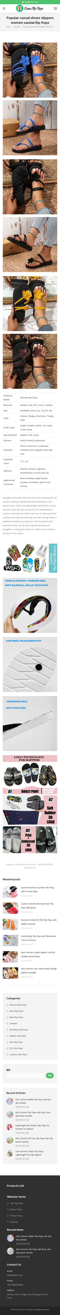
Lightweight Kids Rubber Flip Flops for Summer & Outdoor (32, 1127)
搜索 (8, 1070)
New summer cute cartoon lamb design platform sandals (39, 970)
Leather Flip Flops (18, 1054)
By (45, 864)
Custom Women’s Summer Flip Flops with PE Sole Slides (37, 889)
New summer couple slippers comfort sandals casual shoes (38, 954)
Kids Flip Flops (16, 1017)
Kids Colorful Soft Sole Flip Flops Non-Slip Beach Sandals (34, 1140)
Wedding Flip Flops (18, 1029)
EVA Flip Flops (16, 1042)
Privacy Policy (16, 1215)
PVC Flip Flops (16, 1048)
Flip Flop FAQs (16, 1203)
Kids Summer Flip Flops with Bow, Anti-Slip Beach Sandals (33, 1114)
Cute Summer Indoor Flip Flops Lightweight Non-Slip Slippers (29, 1153)
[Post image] (10, 892)
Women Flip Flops (29, 864)
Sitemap (14, 1222)
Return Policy (16, 1209)
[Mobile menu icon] (55, 8)
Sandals (18, 864)
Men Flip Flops (16, 1011)
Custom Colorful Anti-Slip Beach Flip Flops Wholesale (37, 905)
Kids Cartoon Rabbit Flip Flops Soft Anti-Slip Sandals (33, 1101)
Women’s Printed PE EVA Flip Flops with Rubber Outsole (39, 922)
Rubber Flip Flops (17, 1036)
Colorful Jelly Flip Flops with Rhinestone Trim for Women (38, 938)
